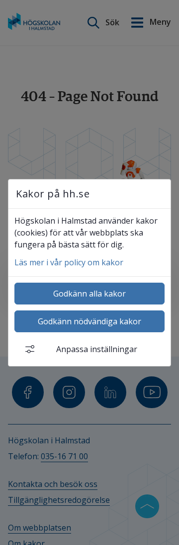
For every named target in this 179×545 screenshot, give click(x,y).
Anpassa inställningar (96, 349)
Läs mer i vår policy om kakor (68, 262)
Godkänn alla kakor (89, 293)
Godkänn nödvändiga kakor (89, 321)
